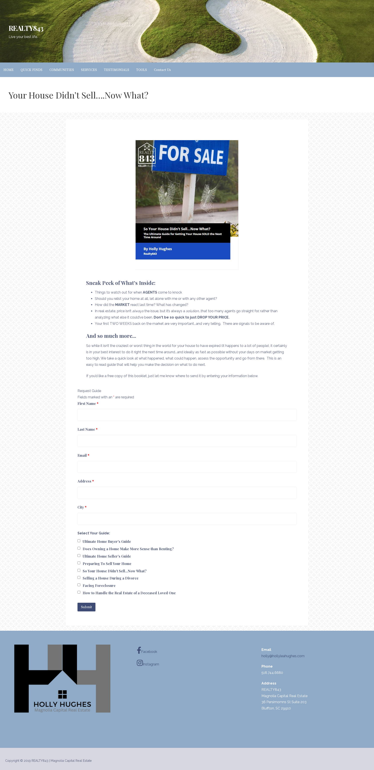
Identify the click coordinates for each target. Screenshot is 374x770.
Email (83, 455)
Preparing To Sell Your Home (107, 563)
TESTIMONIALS (116, 70)
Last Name (87, 429)
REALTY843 (26, 28)
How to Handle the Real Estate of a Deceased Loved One (129, 593)
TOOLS (141, 70)
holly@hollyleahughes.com (283, 656)
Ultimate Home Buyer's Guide (107, 541)
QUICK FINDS (31, 70)
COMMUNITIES (61, 70)
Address (85, 481)
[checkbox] (78, 540)
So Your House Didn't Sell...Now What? (115, 571)
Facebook (149, 652)
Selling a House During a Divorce (111, 578)
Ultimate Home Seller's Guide (107, 556)
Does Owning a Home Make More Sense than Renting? (128, 549)
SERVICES (89, 70)
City (82, 507)
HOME (8, 70)
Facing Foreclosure (99, 585)
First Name (87, 403)
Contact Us (162, 70)
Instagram (151, 664)
